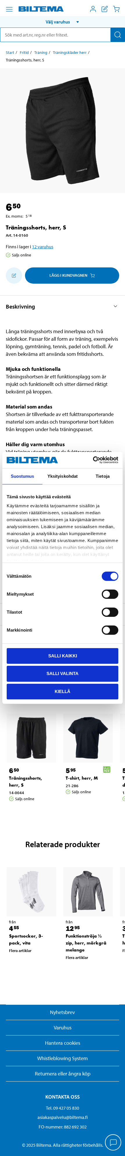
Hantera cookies (62, 1043)
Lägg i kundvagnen (68, 275)
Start (10, 52)
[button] (62, 22)
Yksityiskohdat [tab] (62, 475)
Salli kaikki (62, 655)
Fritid (24, 52)
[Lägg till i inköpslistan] (14, 275)
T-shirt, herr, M (82, 778)
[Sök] (117, 35)
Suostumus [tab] (22, 475)
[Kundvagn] (116, 9)
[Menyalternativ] (9, 9)
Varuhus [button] (63, 1027)
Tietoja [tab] (103, 475)
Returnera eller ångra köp (62, 1073)
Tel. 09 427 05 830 (62, 1108)
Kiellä (62, 691)
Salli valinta (62, 673)
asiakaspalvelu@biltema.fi (63, 1117)
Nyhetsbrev (62, 1012)
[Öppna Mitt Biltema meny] (93, 9)
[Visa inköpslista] (104, 9)
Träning (40, 52)
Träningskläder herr (70, 52)
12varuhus (42, 246)
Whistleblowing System (62, 1058)
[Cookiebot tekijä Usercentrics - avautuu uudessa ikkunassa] (92, 460)
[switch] (110, 594)
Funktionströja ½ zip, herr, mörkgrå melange (86, 943)
